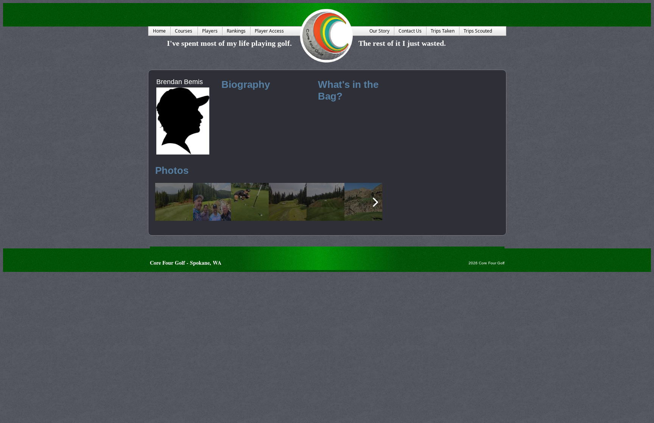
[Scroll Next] (375, 202)
